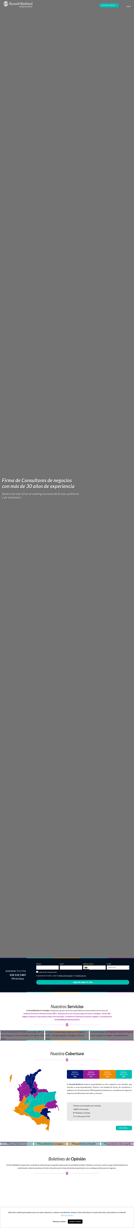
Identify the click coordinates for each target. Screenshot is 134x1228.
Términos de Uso (81, 976)
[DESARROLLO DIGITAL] (112, 1035)
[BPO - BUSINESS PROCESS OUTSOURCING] (22, 1035)
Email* (62, 964)
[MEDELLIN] (83, 1143)
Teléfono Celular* (88, 964)
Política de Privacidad (65, 976)
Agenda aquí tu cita (82, 982)
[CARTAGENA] (50, 1143)
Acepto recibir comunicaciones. (47, 972)
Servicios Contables (92, 1013)
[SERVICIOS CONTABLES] (67, 1035)
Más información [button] (67, 1215)
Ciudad (109, 964)
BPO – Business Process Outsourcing (68, 1013)
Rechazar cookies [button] (59, 1221)
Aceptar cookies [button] (75, 1221)
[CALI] (17, 1143)
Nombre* (38, 964)
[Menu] (128, 4)
